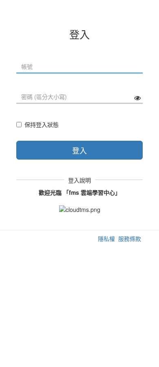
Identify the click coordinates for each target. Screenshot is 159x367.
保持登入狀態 (41, 124)
